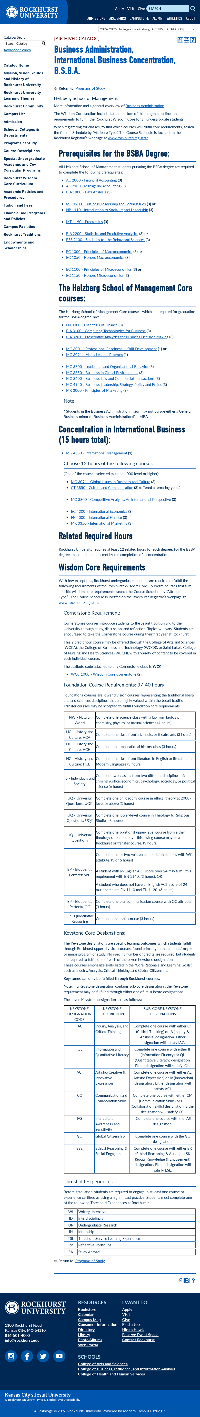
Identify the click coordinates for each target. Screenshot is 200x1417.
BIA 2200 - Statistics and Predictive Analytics (102, 233)
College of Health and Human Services (111, 1374)
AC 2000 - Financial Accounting (91, 180)
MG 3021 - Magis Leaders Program (94, 354)
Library (84, 1334)
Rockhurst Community (23, 106)
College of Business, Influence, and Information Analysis (126, 1369)
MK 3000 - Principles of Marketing (94, 390)
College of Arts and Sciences (103, 1363)
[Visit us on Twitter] (43, 1361)
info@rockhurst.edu (22, 1340)
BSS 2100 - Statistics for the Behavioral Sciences (105, 239)
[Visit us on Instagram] (11, 1361)
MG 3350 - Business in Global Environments (102, 372)
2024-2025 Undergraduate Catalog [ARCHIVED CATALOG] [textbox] (142, 29)
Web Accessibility (69, 1400)
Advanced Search (17, 49)
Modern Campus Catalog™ (144, 1410)
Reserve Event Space (140, 1334)
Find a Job (131, 1324)
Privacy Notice (46, 1400)
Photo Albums (90, 1339)
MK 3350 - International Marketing (99, 523)
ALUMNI (157, 18)
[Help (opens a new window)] (193, 40)
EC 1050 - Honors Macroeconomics (95, 257)
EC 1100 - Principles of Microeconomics (99, 269)
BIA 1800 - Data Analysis (86, 191)
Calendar (86, 1314)
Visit (130, 8)
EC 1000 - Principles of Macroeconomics (99, 251)
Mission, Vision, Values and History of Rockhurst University (23, 79)
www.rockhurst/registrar (78, 602)
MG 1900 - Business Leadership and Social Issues (106, 203)
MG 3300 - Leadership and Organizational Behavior (107, 366)
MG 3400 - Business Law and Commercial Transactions (110, 378)
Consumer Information (97, 1324)
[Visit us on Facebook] (27, 1361)
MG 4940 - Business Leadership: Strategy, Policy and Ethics (114, 384)
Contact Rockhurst (138, 1339)
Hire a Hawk (133, 1329)
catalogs (46, 1410)
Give (141, 8)
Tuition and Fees (18, 206)
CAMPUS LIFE (139, 18)
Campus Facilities (19, 227)
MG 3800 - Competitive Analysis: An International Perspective (121, 499)
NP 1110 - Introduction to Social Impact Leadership (107, 209)
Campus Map (89, 1319)
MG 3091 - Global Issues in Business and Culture (110, 481)
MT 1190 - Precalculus (84, 221)
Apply (119, 8)
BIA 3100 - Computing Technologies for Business (106, 330)
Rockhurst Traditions (22, 235)
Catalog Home (16, 66)
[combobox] (147, 29)
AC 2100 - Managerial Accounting (93, 185)
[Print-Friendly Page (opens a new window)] (186, 40)
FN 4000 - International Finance (96, 517)
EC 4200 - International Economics (99, 511)
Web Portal (88, 1344)
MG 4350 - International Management (96, 452)
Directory (86, 1329)
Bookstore (87, 1309)
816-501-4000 (17, 1335)
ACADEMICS (117, 18)
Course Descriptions (22, 151)
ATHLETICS (174, 18)
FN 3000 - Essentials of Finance (92, 324)
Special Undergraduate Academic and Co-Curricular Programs (24, 165)
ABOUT (190, 18)
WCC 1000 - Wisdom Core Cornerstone (103, 674)
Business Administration (145, 105)
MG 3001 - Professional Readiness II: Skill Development (111, 348)
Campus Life (15, 114)
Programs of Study (20, 143)
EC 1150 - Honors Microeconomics (95, 275)
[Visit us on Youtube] (59, 1361)
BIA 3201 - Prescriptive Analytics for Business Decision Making (117, 336)
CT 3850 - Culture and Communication (102, 487)
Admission (13, 122)
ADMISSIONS (96, 18)
